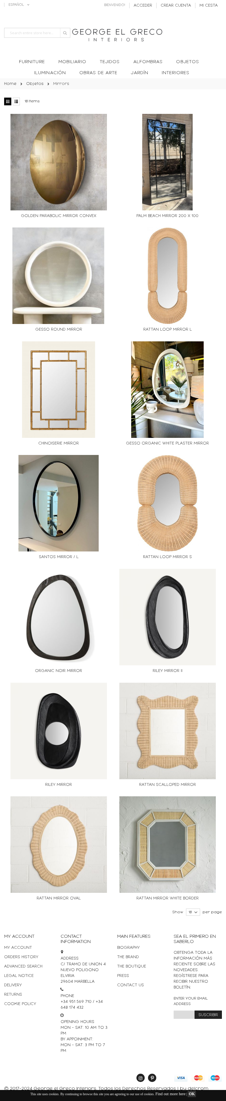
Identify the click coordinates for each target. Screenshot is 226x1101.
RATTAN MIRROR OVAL (59, 898)
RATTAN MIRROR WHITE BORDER (167, 898)
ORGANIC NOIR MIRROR (58, 670)
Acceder (143, 5)
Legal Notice (19, 975)
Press (123, 975)
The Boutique (131, 966)
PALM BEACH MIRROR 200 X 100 (167, 215)
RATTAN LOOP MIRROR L (167, 329)
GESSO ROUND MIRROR (58, 329)
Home (10, 83)
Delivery (13, 985)
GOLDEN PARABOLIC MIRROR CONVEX (58, 215)
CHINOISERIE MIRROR (58, 443)
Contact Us (130, 985)
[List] (16, 101)
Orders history (21, 957)
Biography (128, 947)
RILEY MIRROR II (167, 670)
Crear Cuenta (176, 5)
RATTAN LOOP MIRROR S (167, 556)
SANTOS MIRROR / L (59, 556)
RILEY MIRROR (58, 784)
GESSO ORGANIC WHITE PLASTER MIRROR (167, 443)
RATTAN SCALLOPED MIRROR (167, 784)
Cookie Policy (20, 1003)
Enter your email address (191, 1001)
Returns (13, 994)
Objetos (35, 83)
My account (18, 947)
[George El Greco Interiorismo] (113, 33)
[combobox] (37, 33)
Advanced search (23, 966)
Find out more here (170, 1094)
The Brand (128, 957)
